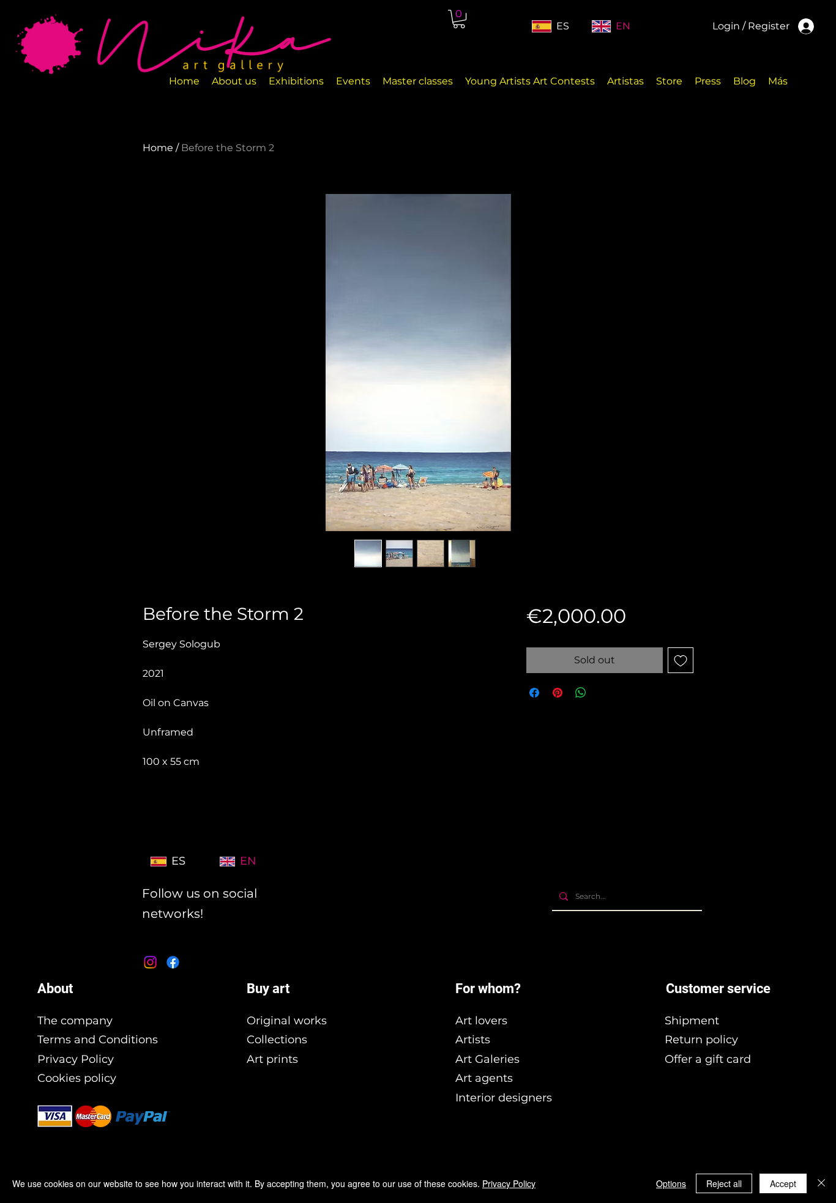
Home (158, 148)
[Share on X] (604, 692)
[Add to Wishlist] (680, 660)
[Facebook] (173, 962)
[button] (459, 19)
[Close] (821, 1183)
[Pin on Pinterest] (557, 692)
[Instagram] (150, 962)
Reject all (724, 1183)
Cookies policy (76, 1078)
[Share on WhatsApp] (580, 692)
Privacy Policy (75, 1059)
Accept (783, 1183)
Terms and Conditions (97, 1039)
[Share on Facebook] (534, 692)
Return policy (701, 1039)
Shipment (692, 1020)
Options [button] (671, 1183)
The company (75, 1020)
